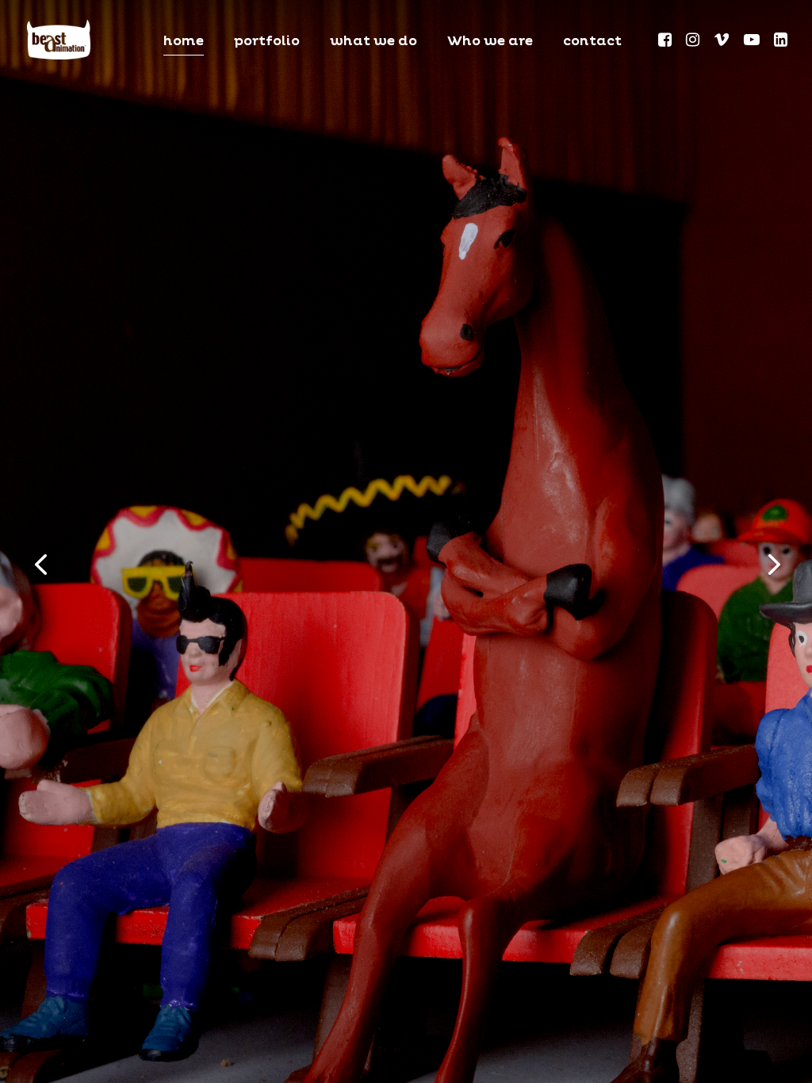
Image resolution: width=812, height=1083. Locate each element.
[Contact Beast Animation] (58, 39)
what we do (373, 42)
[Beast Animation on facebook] (666, 42)
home (183, 42)
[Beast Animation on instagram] (694, 42)
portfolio (267, 42)
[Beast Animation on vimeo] (723, 42)
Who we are (490, 42)
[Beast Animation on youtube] (753, 42)
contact (592, 42)
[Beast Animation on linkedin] (780, 42)
